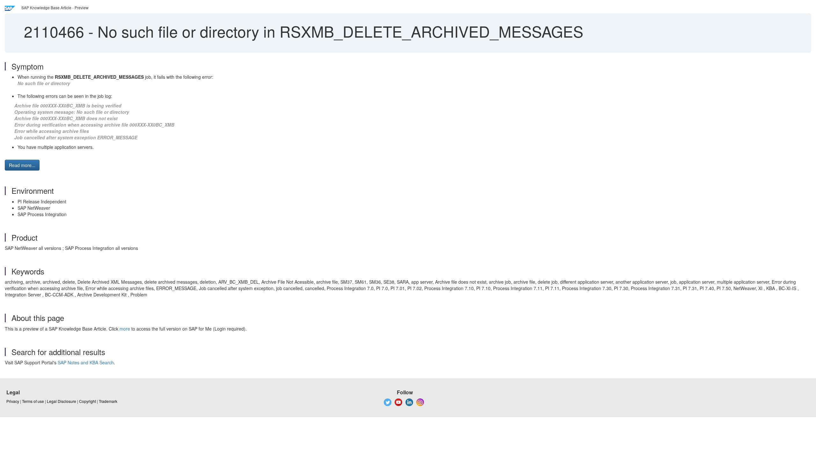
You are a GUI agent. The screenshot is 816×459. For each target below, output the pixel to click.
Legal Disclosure (61, 401)
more (125, 328)
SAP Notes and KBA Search (86, 362)
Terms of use (33, 401)
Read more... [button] (22, 165)
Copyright (87, 401)
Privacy (12, 401)
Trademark (108, 401)
